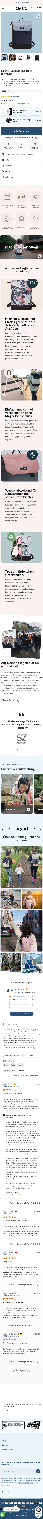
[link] (7, 197)
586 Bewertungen (15, 96)
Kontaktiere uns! (9, 1406)
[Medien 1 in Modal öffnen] (38, 16)
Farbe (13, 1065)
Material (20, 1065)
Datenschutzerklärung (25, 1483)
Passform (7, 1071)
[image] (21, 829)
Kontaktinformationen (21, 1515)
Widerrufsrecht (7, 1513)
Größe (6, 1065)
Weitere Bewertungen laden (21, 1370)
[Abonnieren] (38, 1471)
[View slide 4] (25, 750)
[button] (36, 8)
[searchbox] (12, 1055)
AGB (26, 1513)
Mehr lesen (11, 1111)
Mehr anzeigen (18, 1070)
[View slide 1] (17, 750)
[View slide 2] (20, 750)
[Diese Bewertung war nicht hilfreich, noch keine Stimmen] (37, 1203)
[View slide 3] (23, 750)
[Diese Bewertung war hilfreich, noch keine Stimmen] (33, 1203)
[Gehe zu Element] (4, 57)
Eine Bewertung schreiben (21, 1014)
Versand (31, 1513)
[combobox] (27, 1076)
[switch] (38, 1516)
